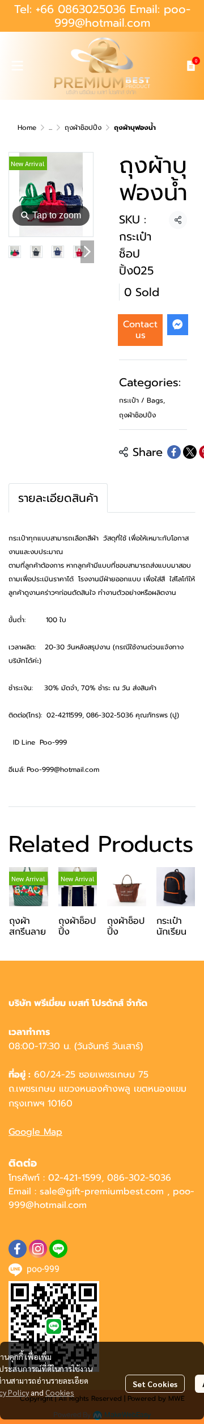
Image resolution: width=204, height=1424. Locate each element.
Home (27, 127)
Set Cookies (155, 1384)
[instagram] (38, 1249)
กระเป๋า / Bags (142, 400)
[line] (58, 1249)
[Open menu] (17, 65)
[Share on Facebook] (174, 452)
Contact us (140, 330)
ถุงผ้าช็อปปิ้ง (83, 127)
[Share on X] (190, 452)
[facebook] (17, 1249)
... (50, 127)
